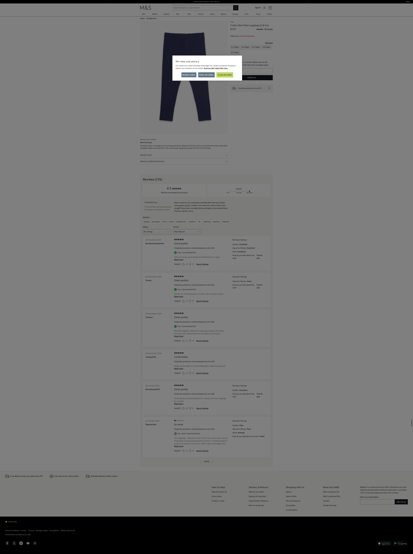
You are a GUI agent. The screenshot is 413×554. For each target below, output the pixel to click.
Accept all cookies (225, 75)
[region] (207, 68)
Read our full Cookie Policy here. (216, 68)
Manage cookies (189, 75)
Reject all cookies (206, 75)
